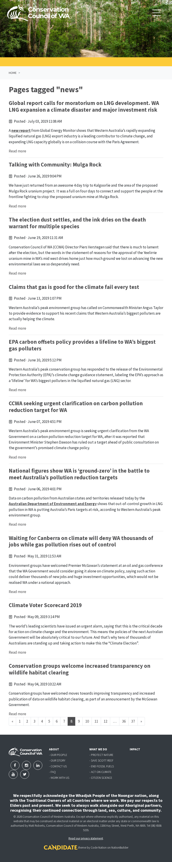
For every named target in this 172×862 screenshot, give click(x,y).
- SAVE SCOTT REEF (101, 760)
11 (96, 721)
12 (105, 721)
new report (21, 130)
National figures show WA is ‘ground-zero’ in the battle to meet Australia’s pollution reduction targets (79, 474)
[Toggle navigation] (156, 12)
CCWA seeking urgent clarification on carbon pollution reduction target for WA (76, 407)
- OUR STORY (57, 760)
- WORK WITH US (59, 778)
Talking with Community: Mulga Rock (55, 164)
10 (87, 721)
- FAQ (52, 772)
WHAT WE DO (98, 749)
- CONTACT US (58, 766)
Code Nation (99, 847)
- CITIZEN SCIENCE (100, 778)
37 (133, 721)
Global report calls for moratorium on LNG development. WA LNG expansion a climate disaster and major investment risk (84, 106)
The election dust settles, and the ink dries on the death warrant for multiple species (77, 223)
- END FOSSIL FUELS (101, 766)
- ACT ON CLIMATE (100, 772)
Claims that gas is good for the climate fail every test (74, 287)
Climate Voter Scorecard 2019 (45, 605)
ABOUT (54, 749)
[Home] (38, 13)
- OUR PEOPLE (58, 755)
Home (13, 73)
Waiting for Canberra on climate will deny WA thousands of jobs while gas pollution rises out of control (81, 541)
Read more (17, 151)
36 (124, 721)
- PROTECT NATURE (101, 755)
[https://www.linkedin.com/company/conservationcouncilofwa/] (37, 765)
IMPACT (135, 749)
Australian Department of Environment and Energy (53, 503)
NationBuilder (119, 847)
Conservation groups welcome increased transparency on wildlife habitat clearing (79, 669)
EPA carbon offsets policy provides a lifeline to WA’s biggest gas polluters (82, 345)
